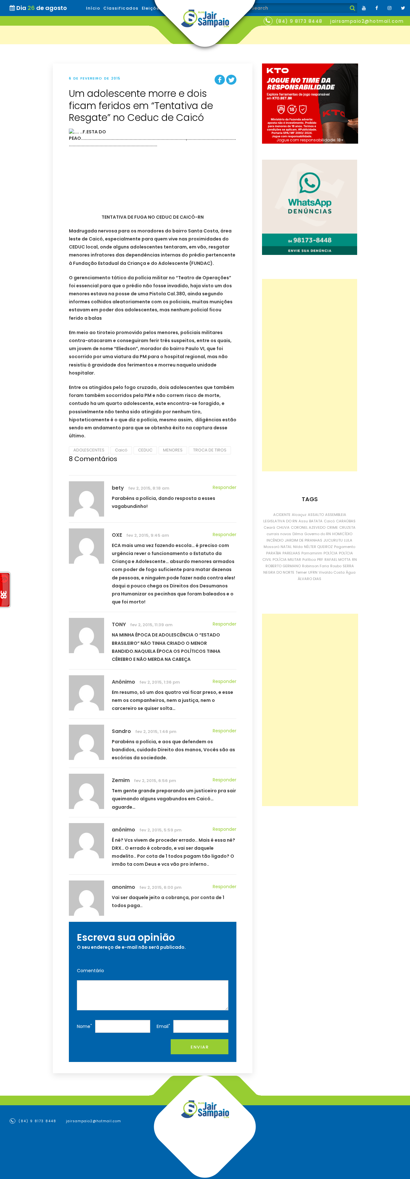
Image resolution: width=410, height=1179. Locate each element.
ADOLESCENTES (88, 450)
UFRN (312, 572)
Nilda (298, 546)
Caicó (121, 450)
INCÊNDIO (274, 540)
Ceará (269, 527)
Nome (84, 1026)
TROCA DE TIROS (209, 450)
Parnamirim (311, 553)
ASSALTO (316, 514)
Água (351, 572)
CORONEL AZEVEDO (308, 527)
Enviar (200, 1047)
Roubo (335, 565)
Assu (303, 521)
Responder (224, 487)
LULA (348, 540)
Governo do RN (317, 533)
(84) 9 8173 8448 (299, 21)
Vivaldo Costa (332, 572)
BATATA (316, 521)
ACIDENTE (282, 514)
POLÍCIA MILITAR (287, 559)
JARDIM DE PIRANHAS (303, 540)
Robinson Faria (315, 565)
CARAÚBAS (346, 521)
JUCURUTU (333, 540)
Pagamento (344, 546)
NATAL (286, 546)
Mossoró (271, 546)
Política (309, 559)
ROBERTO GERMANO (283, 565)
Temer (301, 572)
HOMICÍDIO (342, 533)
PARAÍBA (273, 553)
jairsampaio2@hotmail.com (367, 21)
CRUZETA (347, 527)
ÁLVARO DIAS (309, 578)
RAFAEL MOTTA (337, 559)
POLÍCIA (331, 553)
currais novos (278, 533)
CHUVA (283, 527)
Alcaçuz (299, 514)
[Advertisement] (309, 375)
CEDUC (145, 450)
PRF (320, 559)
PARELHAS (291, 553)
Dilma (297, 533)
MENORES (173, 450)
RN (354, 559)
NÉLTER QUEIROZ (318, 546)
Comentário (90, 970)
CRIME (332, 527)
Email (163, 1026)
